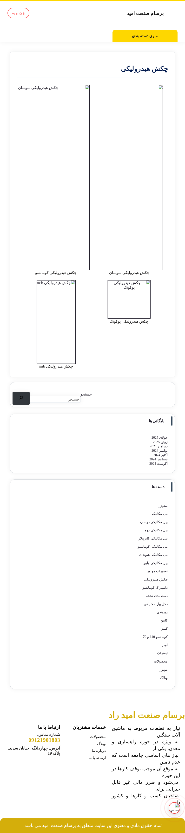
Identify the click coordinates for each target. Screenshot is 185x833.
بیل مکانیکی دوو (156, 530)
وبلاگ (164, 678)
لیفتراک (162, 653)
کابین (164, 620)
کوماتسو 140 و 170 (154, 637)
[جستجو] (21, 398)
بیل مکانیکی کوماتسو (153, 546)
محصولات (161, 661)
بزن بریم (18, 13)
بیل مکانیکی (159, 514)
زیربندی (162, 612)
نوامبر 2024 (160, 450)
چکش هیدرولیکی (156, 579)
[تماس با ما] (174, 808)
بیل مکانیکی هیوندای (153, 555)
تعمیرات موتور (157, 571)
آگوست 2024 (158, 463)
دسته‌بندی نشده (157, 596)
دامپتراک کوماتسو (155, 587)
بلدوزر (163, 505)
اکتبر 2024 (160, 455)
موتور (164, 669)
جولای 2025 (160, 437)
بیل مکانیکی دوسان (154, 522)
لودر (165, 645)
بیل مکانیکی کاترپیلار (153, 538)
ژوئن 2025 (160, 442)
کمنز (164, 628)
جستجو (86, 394)
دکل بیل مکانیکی (156, 604)
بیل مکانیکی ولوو (156, 563)
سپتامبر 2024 (158, 459)
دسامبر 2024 (159, 446)
